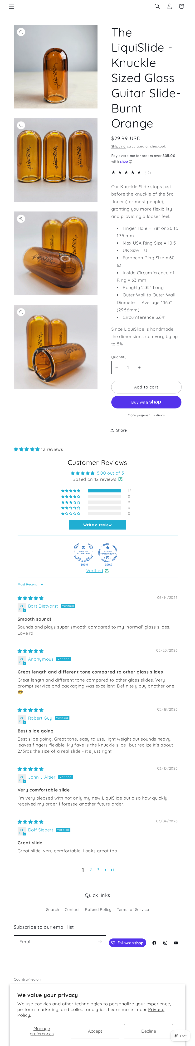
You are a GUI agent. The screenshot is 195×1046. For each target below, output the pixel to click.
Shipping (118, 146)
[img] (31, 598)
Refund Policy (98, 909)
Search (52, 909)
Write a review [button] (97, 524)
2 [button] (90, 869)
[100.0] (83, 552)
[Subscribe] (100, 941)
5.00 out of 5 (110, 473)
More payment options (146, 415)
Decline (148, 1031)
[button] (11, 6)
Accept (95, 1031)
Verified (94, 570)
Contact (72, 909)
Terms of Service (133, 909)
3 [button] (98, 869)
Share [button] (121, 430)
